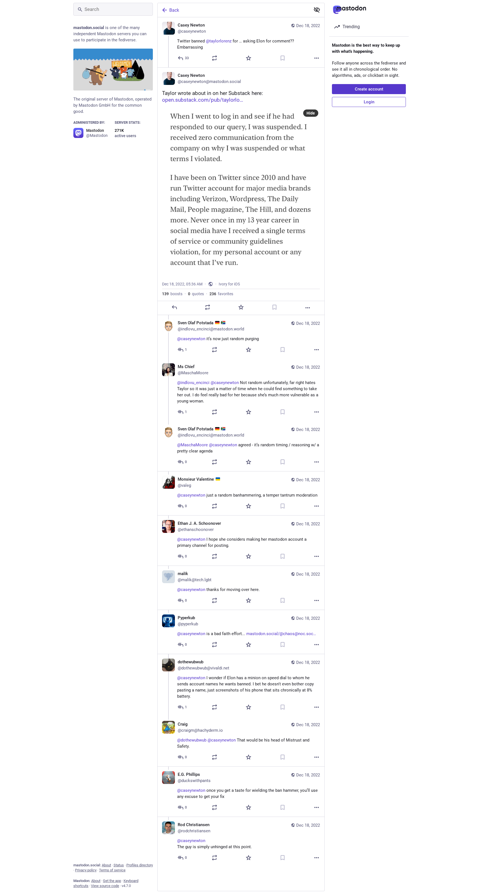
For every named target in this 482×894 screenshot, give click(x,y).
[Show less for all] (316, 9)
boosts (172, 294)
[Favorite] (248, 58)
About (106, 865)
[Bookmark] (282, 58)
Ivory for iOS (229, 284)
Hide (311, 113)
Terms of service (112, 870)
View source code (105, 886)
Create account (369, 89)
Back (174, 10)
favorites (221, 294)
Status (119, 865)
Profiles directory (139, 865)
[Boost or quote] (214, 58)
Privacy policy (86, 870)
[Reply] (174, 307)
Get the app (112, 881)
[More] (316, 58)
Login (369, 101)
